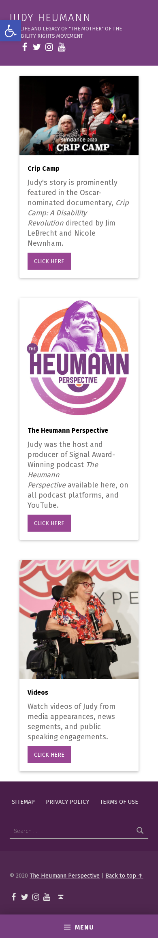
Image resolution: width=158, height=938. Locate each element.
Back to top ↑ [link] (124, 875)
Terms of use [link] (119, 801)
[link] (10, 30)
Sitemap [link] (23, 801)
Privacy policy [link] (67, 801)
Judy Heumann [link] (50, 17)
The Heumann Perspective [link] (65, 875)
